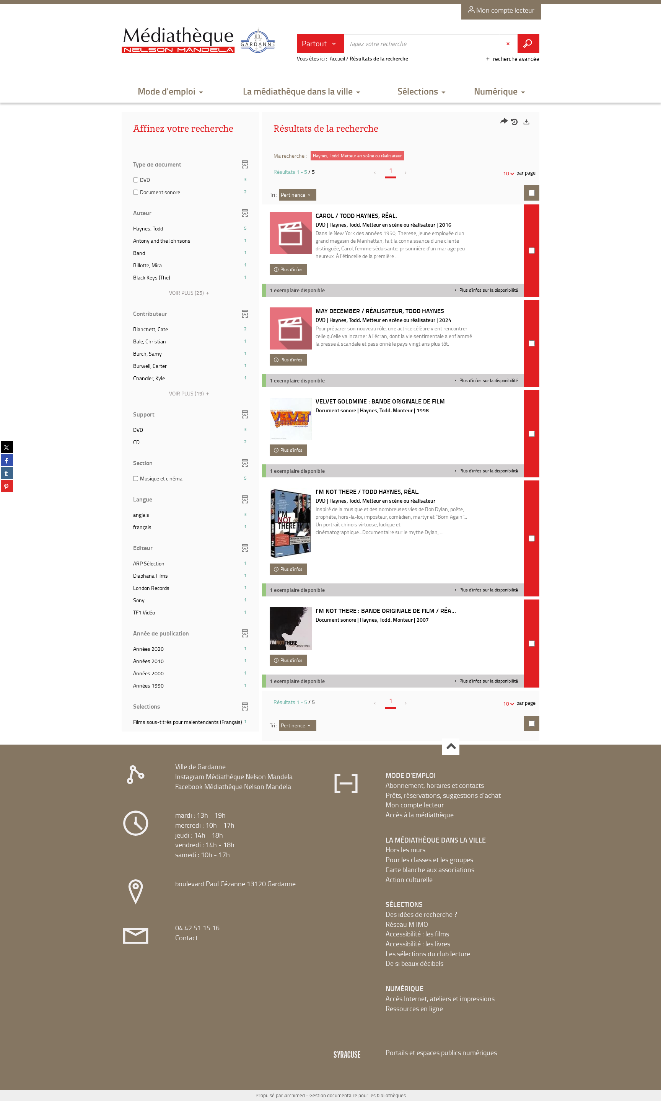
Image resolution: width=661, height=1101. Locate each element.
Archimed (294, 1095)
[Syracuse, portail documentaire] (200, 40)
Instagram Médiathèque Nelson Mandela (234, 776)
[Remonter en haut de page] (450, 746)
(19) (187, 393)
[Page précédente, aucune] (375, 172)
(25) (187, 292)
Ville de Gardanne (200, 766)
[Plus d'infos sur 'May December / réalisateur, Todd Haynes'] (291, 328)
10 (506, 173)
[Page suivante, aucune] (406, 172)
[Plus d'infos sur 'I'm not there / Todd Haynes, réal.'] (291, 523)
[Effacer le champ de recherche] (509, 43)
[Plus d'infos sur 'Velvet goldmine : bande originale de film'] (291, 419)
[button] (171, 92)
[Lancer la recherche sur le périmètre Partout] (528, 43)
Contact (186, 937)
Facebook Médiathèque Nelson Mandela (233, 786)
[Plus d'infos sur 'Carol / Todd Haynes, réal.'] (291, 233)
